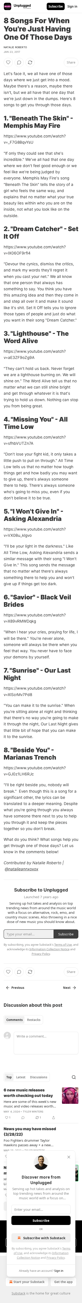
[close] (68, 1157)
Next (67, 988)
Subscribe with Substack (44, 1238)
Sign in (72, 6)
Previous (17, 988)
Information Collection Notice (49, 949)
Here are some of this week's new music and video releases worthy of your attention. (30, 1103)
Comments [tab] (14, 1020)
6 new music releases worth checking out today (28, 1093)
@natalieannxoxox (21, 869)
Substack (18, 1293)
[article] (41, 1103)
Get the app (63, 1282)
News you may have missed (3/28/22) (30, 1132)
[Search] (73, 1077)
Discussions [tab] (38, 1077)
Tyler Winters (33, 1111)
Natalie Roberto (15, 47)
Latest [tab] (21, 1077)
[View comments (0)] (19, 62)
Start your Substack (29, 1282)
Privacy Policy (55, 1257)
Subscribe (56, 6)
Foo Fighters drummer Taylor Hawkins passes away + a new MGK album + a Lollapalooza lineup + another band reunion (28, 1142)
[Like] (8, 62)
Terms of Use (63, 944)
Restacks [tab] (33, 1020)
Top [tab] (9, 1077)
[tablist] (23, 1019)
